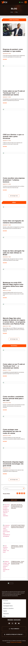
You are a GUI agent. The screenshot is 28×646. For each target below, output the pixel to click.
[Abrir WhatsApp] (25, 643)
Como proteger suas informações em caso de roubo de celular (12, 431)
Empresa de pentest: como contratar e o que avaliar (13, 50)
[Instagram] (19, 493)
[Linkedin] (22, 493)
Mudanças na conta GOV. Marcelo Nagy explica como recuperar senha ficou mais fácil (13, 285)
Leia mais (5, 59)
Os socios (5, 600)
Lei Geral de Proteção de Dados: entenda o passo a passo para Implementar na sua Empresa (18, 526)
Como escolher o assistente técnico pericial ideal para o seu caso (13, 398)
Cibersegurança (6, 603)
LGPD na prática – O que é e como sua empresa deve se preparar (17, 547)
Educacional (6, 613)
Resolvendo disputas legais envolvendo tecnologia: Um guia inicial (13, 464)
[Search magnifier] (24, 488)
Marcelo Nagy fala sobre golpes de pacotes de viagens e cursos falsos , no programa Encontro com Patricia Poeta (14, 321)
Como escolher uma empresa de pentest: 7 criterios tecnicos (14, 180)
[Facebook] (17, 493)
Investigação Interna (8, 605)
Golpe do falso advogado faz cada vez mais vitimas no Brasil (13, 253)
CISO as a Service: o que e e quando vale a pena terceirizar (13, 136)
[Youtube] (24, 493)
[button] (14, 195)
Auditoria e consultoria (8, 608)
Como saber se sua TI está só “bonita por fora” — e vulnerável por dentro (14, 93)
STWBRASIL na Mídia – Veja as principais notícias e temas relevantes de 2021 (17, 562)
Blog (4, 616)
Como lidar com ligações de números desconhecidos (13, 222)
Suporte (5, 611)
